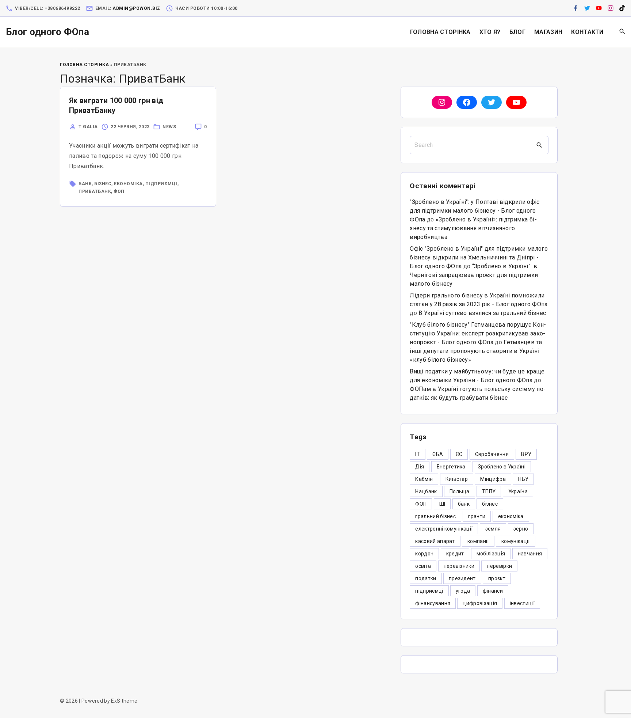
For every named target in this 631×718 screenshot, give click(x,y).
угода (463, 591)
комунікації (515, 541)
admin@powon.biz (136, 8)
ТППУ (489, 491)
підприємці (161, 183)
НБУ (523, 479)
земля (493, 529)
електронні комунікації (444, 529)
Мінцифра (493, 479)
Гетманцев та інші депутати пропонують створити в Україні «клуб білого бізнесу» (476, 351)
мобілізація (491, 553)
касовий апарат (435, 541)
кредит (455, 553)
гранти (476, 516)
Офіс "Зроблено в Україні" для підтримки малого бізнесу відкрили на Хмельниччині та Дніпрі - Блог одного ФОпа (479, 257)
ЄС (459, 454)
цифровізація (480, 603)
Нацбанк (426, 491)
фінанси (493, 591)
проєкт (496, 578)
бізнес (102, 183)
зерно (520, 529)
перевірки (499, 566)
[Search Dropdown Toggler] (622, 31)
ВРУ (526, 454)
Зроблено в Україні (501, 467)
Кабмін (424, 479)
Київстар (456, 479)
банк (85, 183)
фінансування (432, 603)
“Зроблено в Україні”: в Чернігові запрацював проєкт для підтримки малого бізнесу (474, 275)
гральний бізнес (435, 516)
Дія (419, 467)
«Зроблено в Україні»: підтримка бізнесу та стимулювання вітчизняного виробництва (473, 228)
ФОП (119, 191)
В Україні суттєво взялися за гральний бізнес (482, 312)
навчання (530, 553)
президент (462, 578)
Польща (460, 491)
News (169, 126)
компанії (478, 541)
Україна (518, 491)
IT (417, 454)
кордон (424, 553)
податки (425, 578)
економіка (128, 183)
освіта (423, 566)
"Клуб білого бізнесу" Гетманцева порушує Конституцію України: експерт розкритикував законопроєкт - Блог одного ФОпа (478, 333)
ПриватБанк (95, 191)
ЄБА (437, 454)
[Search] (539, 145)
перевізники (459, 566)
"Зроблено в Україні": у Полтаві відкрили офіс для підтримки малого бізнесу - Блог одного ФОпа (474, 210)
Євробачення (492, 454)
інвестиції (522, 603)
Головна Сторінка (84, 64)
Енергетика (451, 467)
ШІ (442, 504)
